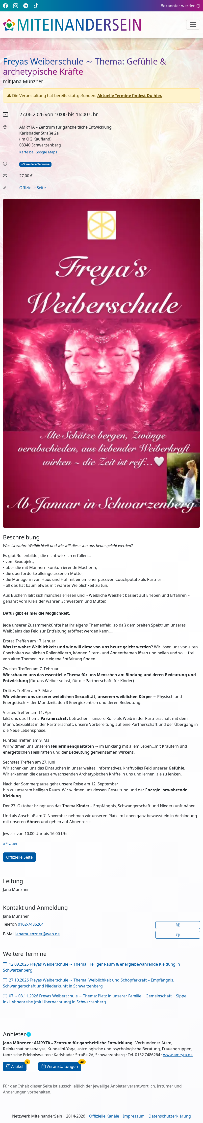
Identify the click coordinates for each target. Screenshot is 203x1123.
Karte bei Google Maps (38, 152)
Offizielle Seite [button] (19, 857)
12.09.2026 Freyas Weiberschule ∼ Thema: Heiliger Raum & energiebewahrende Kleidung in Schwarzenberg (91, 967)
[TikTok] (35, 5)
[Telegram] (25, 5)
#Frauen (11, 843)
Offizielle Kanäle (104, 1116)
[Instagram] (15, 5)
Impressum (134, 1116)
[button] (177, 925)
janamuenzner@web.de (37, 934)
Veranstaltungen (64, 1065)
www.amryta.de (178, 1054)
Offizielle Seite (32, 187)
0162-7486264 (31, 924)
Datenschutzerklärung (170, 1116)
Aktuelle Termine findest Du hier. (129, 95)
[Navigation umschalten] (193, 25)
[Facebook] (5, 5)
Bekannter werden (178, 5)
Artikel (18, 1065)
